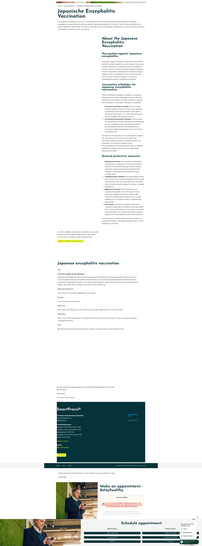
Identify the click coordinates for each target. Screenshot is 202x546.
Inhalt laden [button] (62, 477)
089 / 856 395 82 (63, 448)
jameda (135, 421)
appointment (82, 234)
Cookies (70, 465)
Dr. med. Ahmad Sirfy (133, 415)
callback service (62, 441)
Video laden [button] (61, 394)
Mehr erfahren (62, 390)
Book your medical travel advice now (71, 241)
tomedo (112, 514)
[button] (188, 528)
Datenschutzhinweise (133, 514)
